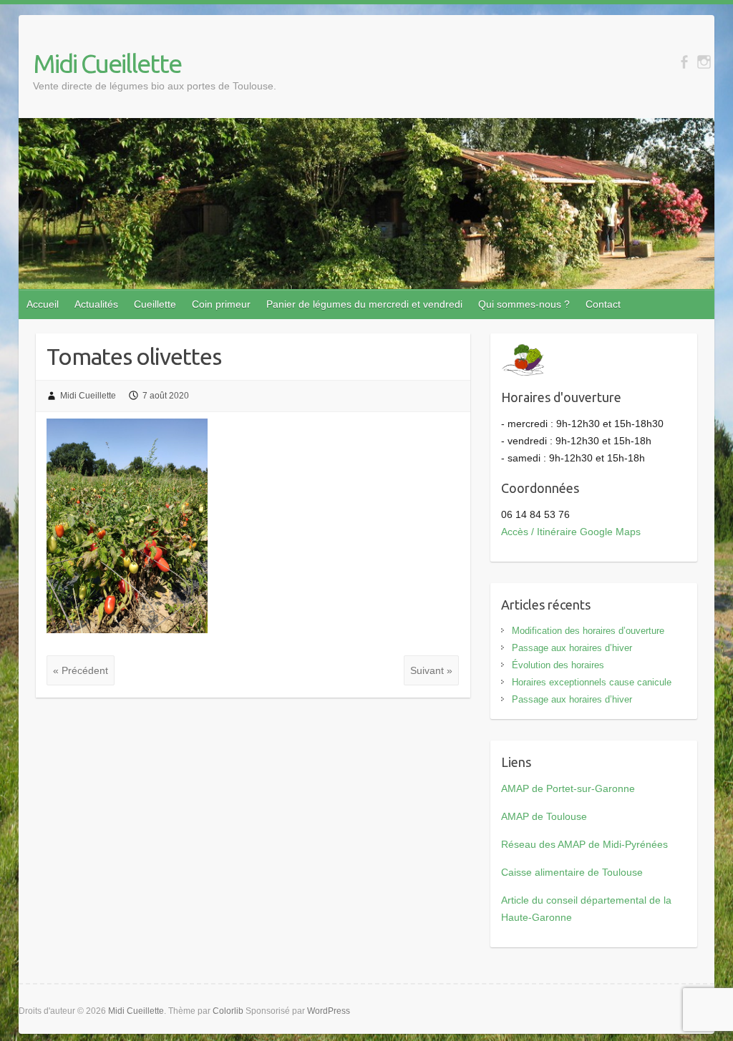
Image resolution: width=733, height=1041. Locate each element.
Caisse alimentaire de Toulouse (572, 872)
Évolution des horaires (558, 665)
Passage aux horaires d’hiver (572, 647)
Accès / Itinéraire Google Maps (571, 531)
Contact (603, 304)
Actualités (96, 304)
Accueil (42, 304)
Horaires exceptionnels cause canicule (591, 682)
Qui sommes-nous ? (524, 304)
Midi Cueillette (107, 63)
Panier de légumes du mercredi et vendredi (364, 304)
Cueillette (155, 304)
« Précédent (80, 670)
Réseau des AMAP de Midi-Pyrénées (584, 844)
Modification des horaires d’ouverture (588, 630)
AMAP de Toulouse (544, 816)
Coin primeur (221, 304)
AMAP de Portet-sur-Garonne (568, 788)
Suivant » (431, 670)
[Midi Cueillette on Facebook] (684, 62)
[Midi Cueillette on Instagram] (704, 62)
